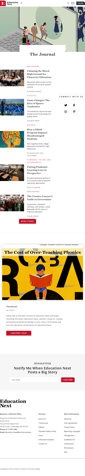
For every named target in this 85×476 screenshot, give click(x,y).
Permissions (69, 448)
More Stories (27, 221)
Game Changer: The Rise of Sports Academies (38, 103)
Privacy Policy (69, 427)
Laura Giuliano (32, 156)
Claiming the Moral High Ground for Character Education (39, 74)
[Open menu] (21, 3)
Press (41, 435)
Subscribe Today (19, 333)
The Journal (43, 423)
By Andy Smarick (32, 216)
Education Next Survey (47, 431)
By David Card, (32, 153)
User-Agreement (70, 423)
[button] (68, 3)
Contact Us (43, 444)
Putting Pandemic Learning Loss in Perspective (37, 170)
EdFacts (41, 427)
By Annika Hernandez (34, 91)
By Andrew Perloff (33, 121)
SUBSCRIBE (80, 3)
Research (31, 125)
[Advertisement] (71, 78)
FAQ (65, 452)
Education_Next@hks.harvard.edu (18, 432)
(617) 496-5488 (11, 429)
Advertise (67, 419)
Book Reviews (33, 66)
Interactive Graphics (46, 439)
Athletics (31, 95)
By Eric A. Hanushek (33, 187)
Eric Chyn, (40, 153)
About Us (42, 419)
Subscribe (68, 380)
